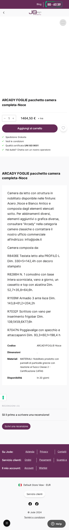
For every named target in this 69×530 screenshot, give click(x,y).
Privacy (44, 451)
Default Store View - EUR (37, 484)
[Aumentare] (13, 118)
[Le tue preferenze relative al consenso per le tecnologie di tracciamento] (3, 397)
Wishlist (43, 467)
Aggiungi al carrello (29, 128)
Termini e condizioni (34, 517)
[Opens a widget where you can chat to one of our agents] (56, 524)
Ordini (28, 459)
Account (28, 467)
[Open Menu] (6, 523)
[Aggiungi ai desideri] (63, 128)
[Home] (4, 12)
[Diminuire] (4, 118)
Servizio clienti (34, 494)
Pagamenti (45, 459)
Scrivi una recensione (16, 426)
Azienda (29, 451)
